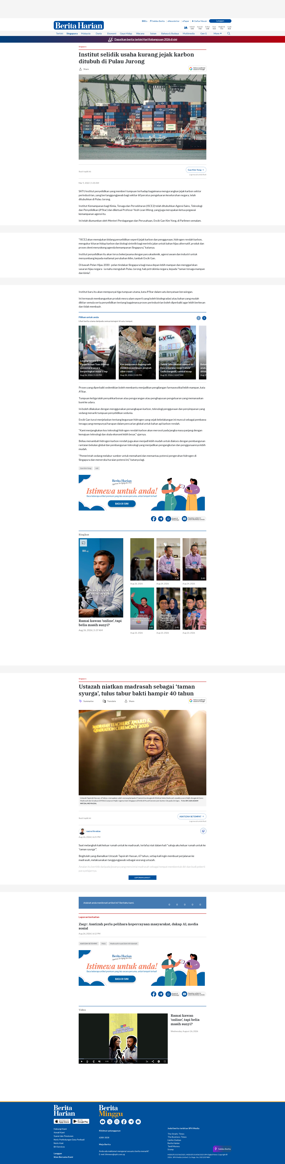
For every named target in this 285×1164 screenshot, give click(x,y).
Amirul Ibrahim (93, 831)
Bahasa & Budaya (170, 33)
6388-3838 (104, 1137)
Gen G (203, 33)
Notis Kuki (58, 1143)
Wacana (140, 33)
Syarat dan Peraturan (63, 1136)
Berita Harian (174, 1143)
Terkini (59, 33)
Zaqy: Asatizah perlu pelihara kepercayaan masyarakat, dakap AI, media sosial (138, 926)
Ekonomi (111, 33)
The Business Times (177, 1137)
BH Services (59, 1146)
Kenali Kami (59, 1132)
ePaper (185, 21)
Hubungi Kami (60, 1129)
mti (97, 468)
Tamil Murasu (174, 1146)
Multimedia (189, 33)
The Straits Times (176, 1133)
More (216, 33)
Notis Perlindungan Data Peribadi (69, 1139)
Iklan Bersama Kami (63, 1157)
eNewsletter (173, 21)
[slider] (123, 1058)
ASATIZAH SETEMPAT (88, 943)
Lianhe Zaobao (174, 1140)
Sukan (153, 33)
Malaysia (85, 33)
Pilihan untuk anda (89, 317)
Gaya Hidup (126, 33)
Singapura (72, 33)
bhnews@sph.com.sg (115, 1154)
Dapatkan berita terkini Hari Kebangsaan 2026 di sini (145, 39)
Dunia (99, 33)
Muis (104, 943)
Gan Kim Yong (85, 468)
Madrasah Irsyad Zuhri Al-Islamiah (123, 943)
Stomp (171, 1149)
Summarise (88, 701)
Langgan (220, 20)
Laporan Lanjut (142, 877)
